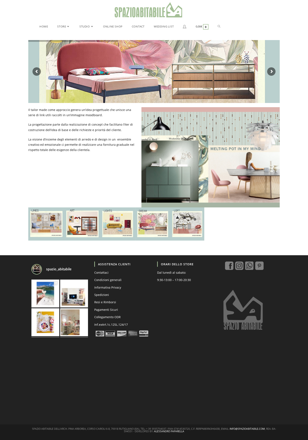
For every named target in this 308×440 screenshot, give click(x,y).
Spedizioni (101, 295)
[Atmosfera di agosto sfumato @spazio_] (74, 322)
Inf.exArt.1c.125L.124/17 (111, 325)
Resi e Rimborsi (105, 302)
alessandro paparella (169, 431)
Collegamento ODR (107, 317)
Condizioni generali (108, 280)
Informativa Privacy (107, 287)
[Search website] (219, 26)
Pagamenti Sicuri (106, 310)
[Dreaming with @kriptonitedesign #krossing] (74, 293)
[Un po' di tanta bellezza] (45, 293)
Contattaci (101, 273)
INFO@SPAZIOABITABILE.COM (247, 429)
